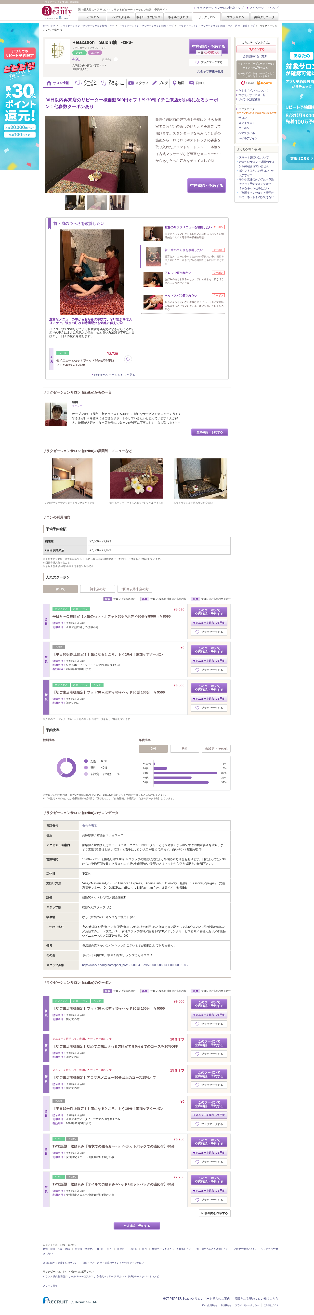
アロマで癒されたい (245, 1249)
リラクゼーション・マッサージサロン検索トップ (87, 25)
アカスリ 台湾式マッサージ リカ (104, 1276)
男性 (185, 749)
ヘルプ (274, 8)
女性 (153, 749)
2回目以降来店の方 (135, 589)
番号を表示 (89, 825)
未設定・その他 (216, 749)
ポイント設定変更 (249, 99)
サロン (242, 118)
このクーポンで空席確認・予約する (209, 612)
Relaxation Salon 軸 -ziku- (102, 42)
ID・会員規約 (209, 1305)
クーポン (243, 128)
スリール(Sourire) (75, 1276)
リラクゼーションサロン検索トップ (220, 8)
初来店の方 (98, 589)
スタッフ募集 (50, 1285)
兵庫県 (120, 1249)
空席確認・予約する (208, 49)
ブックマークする (211, 62)
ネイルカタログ (178, 17)
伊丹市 (133, 1249)
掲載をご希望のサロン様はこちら (256, 1298)
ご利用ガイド (271, 1305)
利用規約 (226, 1305)
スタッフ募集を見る (210, 71)
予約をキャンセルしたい (254, 188)
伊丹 (144, 1249)
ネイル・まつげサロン (149, 17)
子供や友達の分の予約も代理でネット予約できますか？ (256, 182)
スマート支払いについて (254, 157)
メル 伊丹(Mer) (130, 1276)
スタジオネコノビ (149, 1276)
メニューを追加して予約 (210, 622)
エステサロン (236, 17)
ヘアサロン (92, 17)
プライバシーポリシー (247, 1305)
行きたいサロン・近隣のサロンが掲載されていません (256, 164)
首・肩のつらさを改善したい (212, 1249)
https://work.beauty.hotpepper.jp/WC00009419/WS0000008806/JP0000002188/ (135, 965)
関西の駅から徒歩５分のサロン (60, 1262)
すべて (60, 589)
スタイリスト (246, 123)
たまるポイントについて (253, 90)
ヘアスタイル (121, 17)
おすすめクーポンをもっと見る (114, 375)
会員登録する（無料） (256, 56)
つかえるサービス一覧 (251, 95)
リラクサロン (207, 17)
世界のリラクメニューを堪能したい (171, 1249)
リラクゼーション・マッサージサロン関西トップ (146, 25)
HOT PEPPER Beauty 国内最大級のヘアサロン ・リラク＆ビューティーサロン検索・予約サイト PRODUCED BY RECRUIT (57, 12)
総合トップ (49, 25)
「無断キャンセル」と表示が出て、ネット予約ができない (256, 195)
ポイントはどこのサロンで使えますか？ (256, 173)
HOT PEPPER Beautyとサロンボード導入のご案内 (196, 1298)
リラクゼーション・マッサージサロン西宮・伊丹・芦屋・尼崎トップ (217, 25)
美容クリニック (264, 17)
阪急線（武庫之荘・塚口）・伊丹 (93, 1249)
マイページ (256, 8)
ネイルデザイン (247, 138)
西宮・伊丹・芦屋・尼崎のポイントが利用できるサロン (113, 1262)
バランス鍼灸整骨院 (54, 1276)
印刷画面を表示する (214, 1213)
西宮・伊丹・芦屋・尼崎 (56, 1249)
